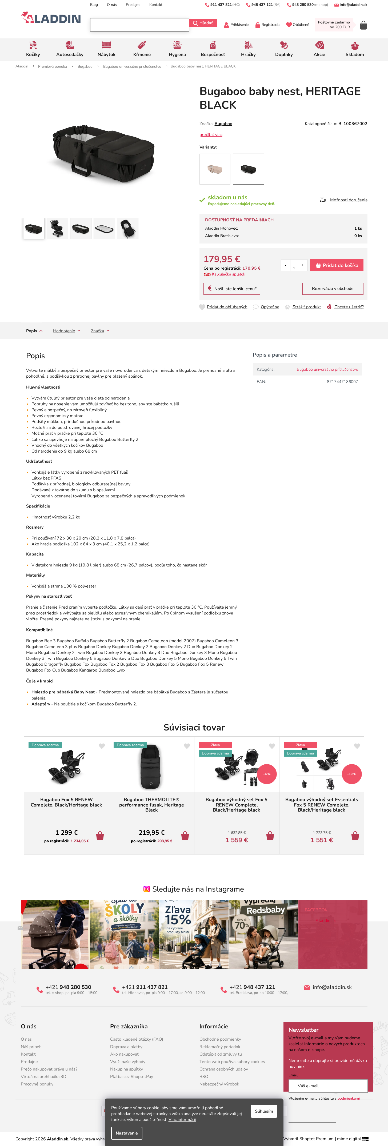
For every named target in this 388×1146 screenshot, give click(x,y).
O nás (112, 4)
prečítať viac (210, 135)
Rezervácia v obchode (333, 289)
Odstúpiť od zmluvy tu (220, 1054)
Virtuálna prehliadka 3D (43, 1077)
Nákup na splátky (126, 1069)
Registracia (270, 24)
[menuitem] (33, 49)
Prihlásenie (239, 24)
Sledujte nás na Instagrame (198, 889)
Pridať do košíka (340, 265)
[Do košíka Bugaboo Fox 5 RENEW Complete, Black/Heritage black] (101, 836)
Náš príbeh (31, 1047)
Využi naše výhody (127, 1062)
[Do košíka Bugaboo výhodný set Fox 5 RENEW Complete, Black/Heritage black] (271, 836)
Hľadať (206, 23)
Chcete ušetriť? (349, 307)
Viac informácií (182, 1120)
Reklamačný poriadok (219, 1047)
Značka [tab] (97, 331)
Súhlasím (264, 1111)
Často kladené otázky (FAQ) (136, 1039)
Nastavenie (127, 1133)
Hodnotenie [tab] (64, 331)
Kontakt (155, 4)
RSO (203, 1077)
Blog (94, 4)
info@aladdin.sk (332, 987)
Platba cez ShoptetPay (131, 1077)
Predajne (133, 4)
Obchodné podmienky (220, 1039)
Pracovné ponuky (37, 1084)
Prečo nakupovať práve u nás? (49, 1069)
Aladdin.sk (325, 921)
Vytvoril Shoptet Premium (308, 1139)
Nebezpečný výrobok (219, 1084)
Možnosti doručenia (348, 200)
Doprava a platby (126, 1047)
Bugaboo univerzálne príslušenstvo (327, 369)
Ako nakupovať (124, 1054)
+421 (68, 987)
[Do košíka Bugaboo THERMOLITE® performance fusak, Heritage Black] (186, 836)
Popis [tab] (31, 331)
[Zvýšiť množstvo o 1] (302, 265)
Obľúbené (301, 24)
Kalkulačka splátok (228, 274)
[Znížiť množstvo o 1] (285, 265)
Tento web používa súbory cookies (232, 1062)
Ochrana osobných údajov (223, 1069)
